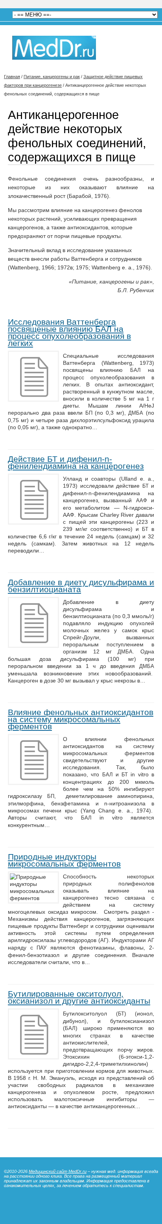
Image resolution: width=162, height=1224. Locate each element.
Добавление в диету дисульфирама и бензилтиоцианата (81, 586)
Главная (12, 76)
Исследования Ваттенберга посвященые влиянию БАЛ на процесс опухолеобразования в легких (69, 332)
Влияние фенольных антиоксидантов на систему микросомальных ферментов (80, 719)
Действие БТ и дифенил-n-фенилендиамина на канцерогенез (76, 462)
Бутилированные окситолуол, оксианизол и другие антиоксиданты (79, 997)
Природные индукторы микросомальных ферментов (64, 860)
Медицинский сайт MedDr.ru (58, 1171)
